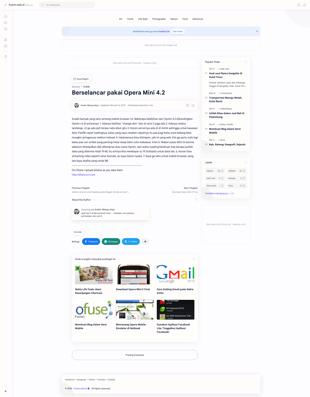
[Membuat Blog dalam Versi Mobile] (94, 310)
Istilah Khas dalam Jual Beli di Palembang (226, 115)
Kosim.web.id (17, 4)
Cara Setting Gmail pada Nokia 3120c (175, 291)
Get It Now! (178, 31)
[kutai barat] (227, 93)
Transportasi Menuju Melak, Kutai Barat (225, 99)
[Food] (185, 19)
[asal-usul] (225, 69)
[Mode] (304, 4)
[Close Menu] (257, 31)
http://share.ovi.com (83, 174)
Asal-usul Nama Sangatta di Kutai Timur (225, 75)
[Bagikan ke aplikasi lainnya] (145, 241)
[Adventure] (197, 19)
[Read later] (187, 105)
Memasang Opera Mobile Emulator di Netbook (131, 326)
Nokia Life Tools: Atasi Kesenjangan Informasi (88, 291)
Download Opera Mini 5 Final (133, 289)
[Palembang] (226, 109)
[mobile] (230, 124)
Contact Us (164, 31)
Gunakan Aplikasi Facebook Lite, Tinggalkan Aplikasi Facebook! (173, 328)
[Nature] (174, 19)
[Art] (120, 19)
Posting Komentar (135, 355)
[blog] (223, 124)
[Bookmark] (298, 4)
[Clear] (92, 5)
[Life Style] (143, 19)
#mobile (78, 232)
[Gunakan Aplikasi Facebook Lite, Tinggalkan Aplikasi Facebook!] (175, 310)
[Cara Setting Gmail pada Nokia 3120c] (175, 274)
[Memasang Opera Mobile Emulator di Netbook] (135, 310)
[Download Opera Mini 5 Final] (135, 274)
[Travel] (130, 19)
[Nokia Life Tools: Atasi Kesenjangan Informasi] (94, 274)
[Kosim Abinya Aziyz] (90, 105)
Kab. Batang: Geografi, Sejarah (227, 144)
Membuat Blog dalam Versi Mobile (91, 326)
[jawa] (223, 140)
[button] (91, 241)
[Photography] (159, 19)
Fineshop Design (133, 388)
